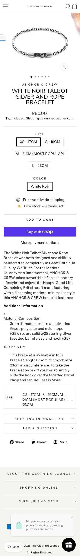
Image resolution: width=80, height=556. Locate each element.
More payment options (40, 242)
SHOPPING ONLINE (39, 487)
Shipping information (40, 418)
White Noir (40, 186)
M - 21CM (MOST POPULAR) (40, 154)
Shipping (32, 118)
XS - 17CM (28, 142)
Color (40, 178)
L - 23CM (40, 165)
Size (40, 134)
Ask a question (40, 428)
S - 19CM (52, 142)
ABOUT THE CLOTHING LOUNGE (39, 473)
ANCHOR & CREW (40, 84)
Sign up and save (39, 501)
